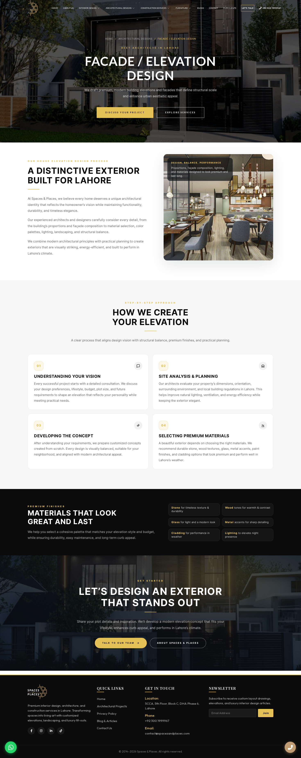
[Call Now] (290, 747)
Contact (213, 8)
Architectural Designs (118, 8)
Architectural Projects (112, 706)
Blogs (200, 8)
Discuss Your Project (125, 112)
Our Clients (229, 8)
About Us (68, 8)
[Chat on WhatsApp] (11, 747)
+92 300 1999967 (272, 8)
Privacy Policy (107, 713)
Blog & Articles (107, 721)
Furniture (182, 8)
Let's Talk (247, 8)
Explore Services (180, 112)
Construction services (153, 8)
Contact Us (104, 728)
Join (266, 713)
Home (55, 8)
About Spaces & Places (178, 642)
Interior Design (87, 8)
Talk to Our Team (118, 642)
